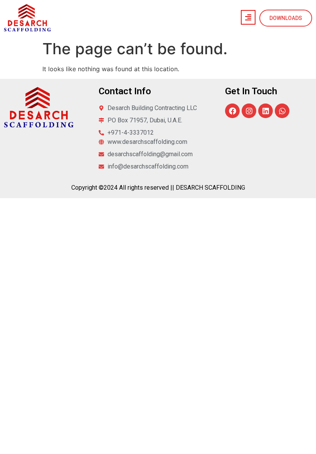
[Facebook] (232, 110)
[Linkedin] (265, 110)
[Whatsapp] (282, 110)
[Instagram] (249, 110)
